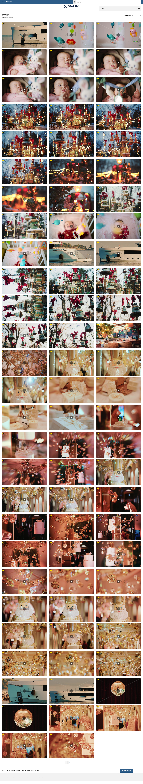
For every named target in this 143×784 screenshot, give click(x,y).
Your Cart (8, 1)
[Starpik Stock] (71, 6)
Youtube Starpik (126, 770)
